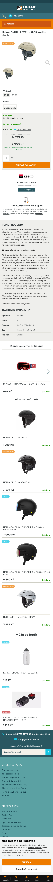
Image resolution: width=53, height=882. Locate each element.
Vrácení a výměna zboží (13, 777)
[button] (48, 372)
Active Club (7, 815)
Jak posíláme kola (10, 774)
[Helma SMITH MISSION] (26, 419)
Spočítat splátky (27, 189)
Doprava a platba (10, 770)
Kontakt (6, 795)
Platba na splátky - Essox (14, 788)
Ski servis (6, 819)
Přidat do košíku (26, 165)
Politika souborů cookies (14, 792)
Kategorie (11, 24)
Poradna (6, 829)
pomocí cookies (35, 848)
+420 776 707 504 (22, 734)
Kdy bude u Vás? (24, 130)
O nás (4, 833)
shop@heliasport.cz (28, 739)
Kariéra (5, 837)
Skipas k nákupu (10, 811)
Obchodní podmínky (12, 781)
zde (22, 855)
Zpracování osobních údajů (15, 784)
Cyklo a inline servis (11, 822)
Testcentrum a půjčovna (14, 826)
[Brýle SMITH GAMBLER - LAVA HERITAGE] (26, 366)
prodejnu (39, 214)
